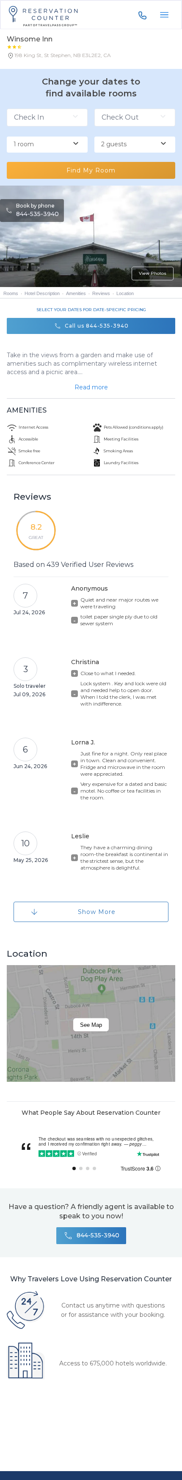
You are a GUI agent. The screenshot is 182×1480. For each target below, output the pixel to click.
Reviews (101, 293)
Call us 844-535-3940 (97, 326)
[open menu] (164, 15)
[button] (59, 57)
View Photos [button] (152, 273)
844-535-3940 (37, 214)
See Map (91, 1024)
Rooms (10, 293)
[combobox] (47, 145)
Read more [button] (91, 387)
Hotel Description (42, 293)
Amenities (76, 293)
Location (125, 293)
